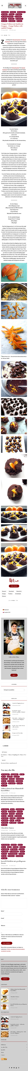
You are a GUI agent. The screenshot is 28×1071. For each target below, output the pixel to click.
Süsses (4, 596)
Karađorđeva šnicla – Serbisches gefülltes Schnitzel (18, 711)
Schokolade (18, 593)
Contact (5, 978)
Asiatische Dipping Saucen (18, 703)
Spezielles (3, 1050)
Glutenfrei (18, 591)
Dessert (4, 591)
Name (2, 911)
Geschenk (11, 591)
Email (2, 918)
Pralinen (10, 593)
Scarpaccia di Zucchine (17, 733)
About (14, 675)
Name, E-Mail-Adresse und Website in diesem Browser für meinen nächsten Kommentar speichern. (12, 936)
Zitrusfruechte (16, 39)
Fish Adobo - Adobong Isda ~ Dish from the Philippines (18, 718)
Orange (4, 593)
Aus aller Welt (4, 1047)
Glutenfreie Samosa (7, 828)
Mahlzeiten (3, 1044)
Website (3, 925)
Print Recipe (14, 586)
